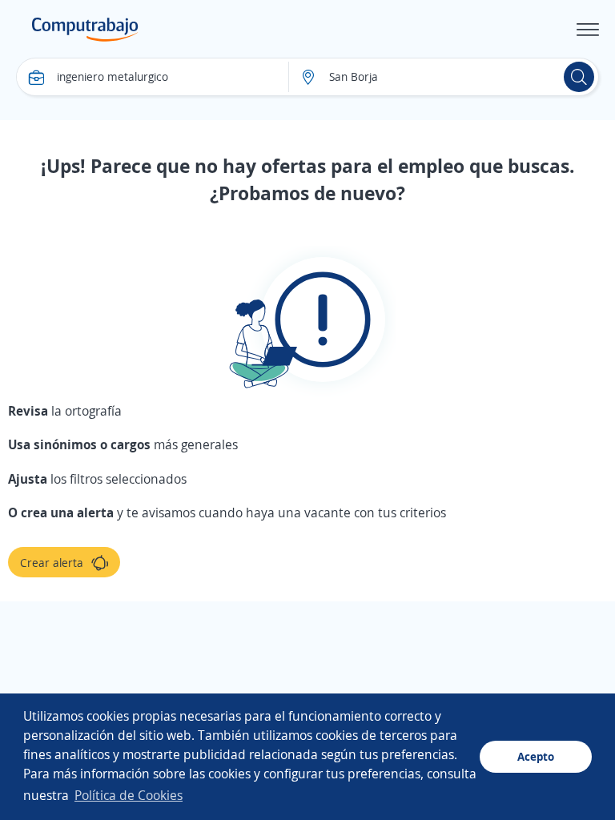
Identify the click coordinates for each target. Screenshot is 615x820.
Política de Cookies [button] (128, 795)
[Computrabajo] (85, 30)
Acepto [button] (535, 756)
